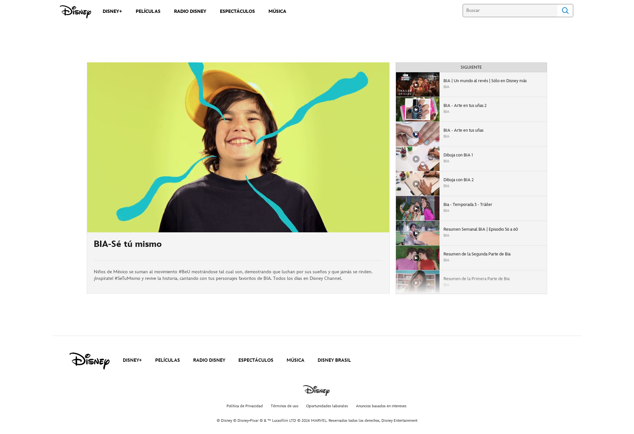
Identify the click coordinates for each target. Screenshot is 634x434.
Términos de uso (284, 406)
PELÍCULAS (167, 360)
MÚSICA (295, 360)
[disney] (89, 361)
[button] (132, 223)
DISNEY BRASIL (334, 360)
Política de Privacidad (245, 406)
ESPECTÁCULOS (255, 360)
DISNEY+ (132, 360)
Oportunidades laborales (327, 406)
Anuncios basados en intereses (381, 406)
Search (565, 10)
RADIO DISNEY (209, 360)
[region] (238, 147)
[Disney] (75, 11)
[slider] (238, 214)
